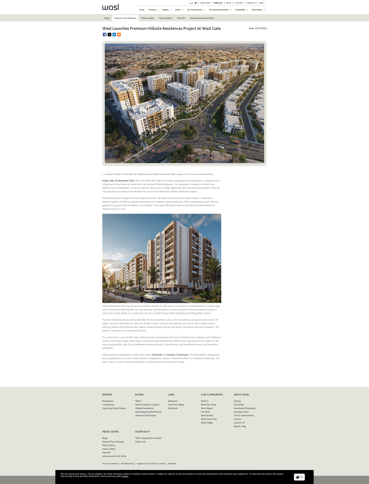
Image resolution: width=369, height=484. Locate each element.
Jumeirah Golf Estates (145, 415)
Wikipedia (172, 463)
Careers (237, 419)
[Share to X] (109, 34)
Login (261, 3)
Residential (107, 401)
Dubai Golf (140, 441)
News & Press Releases (125, 18)
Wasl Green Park (209, 419)
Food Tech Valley (176, 404)
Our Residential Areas (218, 10)
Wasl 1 (138, 401)
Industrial (172, 401)
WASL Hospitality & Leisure (148, 438)
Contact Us (239, 422)
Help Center (205, 3)
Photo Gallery (147, 18)
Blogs (107, 18)
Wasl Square (207, 408)
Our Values (239, 404)
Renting (152, 10)
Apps (218, 3)
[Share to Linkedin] (114, 34)
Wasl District (207, 415)
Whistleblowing (127, 463)
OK (301, 477)
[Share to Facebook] (105, 34)
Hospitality (240, 10)
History (237, 401)
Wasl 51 (204, 401)
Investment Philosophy (245, 408)
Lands (177, 10)
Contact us (251, 3)
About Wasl (257, 10)
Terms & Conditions (110, 463)
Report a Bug (240, 426)
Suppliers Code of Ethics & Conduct (151, 463)
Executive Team (241, 411)
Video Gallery (165, 18)
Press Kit (181, 18)
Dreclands (172, 408)
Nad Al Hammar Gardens (147, 404)
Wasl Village (207, 422)
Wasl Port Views (208, 404)
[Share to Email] (119, 34)
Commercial (108, 404)
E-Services (239, 3)
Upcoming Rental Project (114, 408)
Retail (228, 3)
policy (125, 476)
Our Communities (194, 10)
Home (141, 10)
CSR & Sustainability (244, 415)
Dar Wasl (205, 411)
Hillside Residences (144, 408)
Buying (166, 10)
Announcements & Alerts (202, 18)
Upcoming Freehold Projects (148, 411)
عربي (191, 3)
